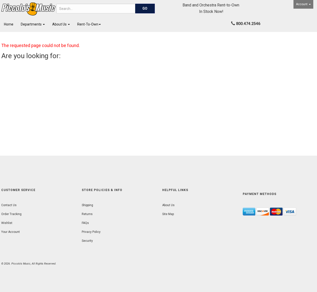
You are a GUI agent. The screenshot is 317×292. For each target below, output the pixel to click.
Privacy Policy (91, 232)
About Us (59, 24)
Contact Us (9, 205)
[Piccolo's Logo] (26, 9)
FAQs (85, 223)
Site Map (168, 214)
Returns (87, 214)
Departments (31, 24)
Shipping (87, 205)
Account (302, 4)
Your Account (10, 232)
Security (87, 241)
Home (8, 24)
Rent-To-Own (87, 24)
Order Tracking (11, 214)
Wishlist (6, 223)
